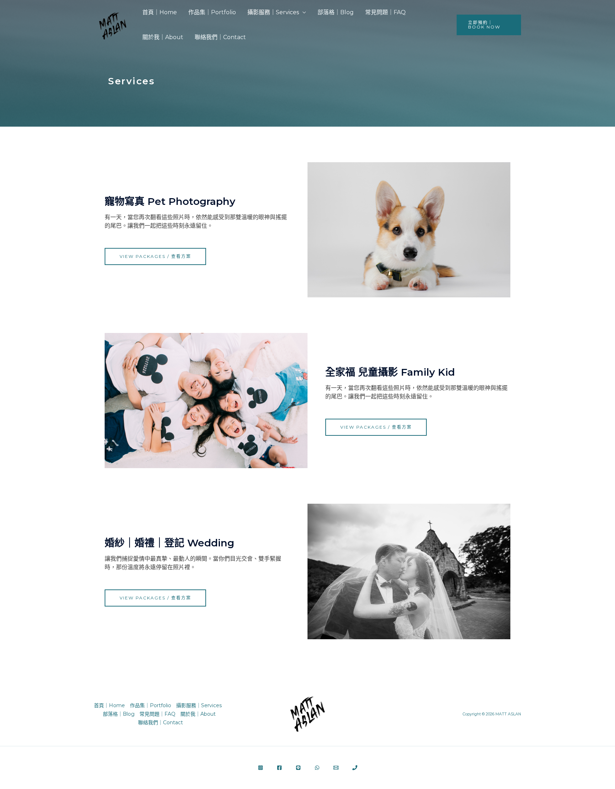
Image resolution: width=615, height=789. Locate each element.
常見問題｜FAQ (385, 12)
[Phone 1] (355, 767)
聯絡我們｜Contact (220, 37)
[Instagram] (260, 767)
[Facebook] (279, 767)
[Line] (298, 767)
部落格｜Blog (335, 12)
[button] (489, 25)
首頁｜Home (159, 12)
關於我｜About (162, 37)
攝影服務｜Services (273, 12)
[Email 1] (336, 767)
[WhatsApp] (317, 767)
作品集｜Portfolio (212, 12)
